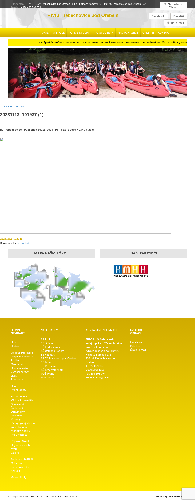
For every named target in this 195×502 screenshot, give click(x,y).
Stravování (17, 404)
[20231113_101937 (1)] (85, 185)
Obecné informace (22, 352)
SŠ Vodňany (48, 354)
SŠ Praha (46, 339)
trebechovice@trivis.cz (99, 377)
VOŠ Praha (47, 373)
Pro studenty (103, 32)
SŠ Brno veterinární (52, 369)
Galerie (148, 32)
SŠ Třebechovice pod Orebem (59, 358)
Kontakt (164, 32)
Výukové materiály (22, 400)
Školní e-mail (175, 22)
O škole (59, 32)
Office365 (16, 415)
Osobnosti (17, 364)
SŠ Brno (46, 362)
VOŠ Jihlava (48, 377)
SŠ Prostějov (48, 366)
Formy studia (79, 32)
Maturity (16, 419)
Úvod (45, 32)
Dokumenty (18, 411)
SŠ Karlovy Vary (50, 347)
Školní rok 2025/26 (22, 459)
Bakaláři (178, 16)
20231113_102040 (11, 238)
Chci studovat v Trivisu (174, 5)
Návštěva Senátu (12, 106)
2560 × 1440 (77, 129)
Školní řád (17, 407)
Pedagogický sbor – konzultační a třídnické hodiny (23, 427)
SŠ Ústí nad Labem (52, 350)
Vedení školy (18, 477)
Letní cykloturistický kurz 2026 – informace (102, 42)
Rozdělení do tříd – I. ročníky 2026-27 (158, 42)
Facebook (158, 16)
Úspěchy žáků (19, 367)
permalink (23, 243)
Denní (14, 386)
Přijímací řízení (20, 441)
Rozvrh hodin (19, 396)
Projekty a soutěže (22, 356)
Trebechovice (13, 129)
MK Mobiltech (178, 496)
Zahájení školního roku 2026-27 (50, 42)
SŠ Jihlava (47, 343)
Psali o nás (17, 360)
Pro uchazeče (127, 32)
